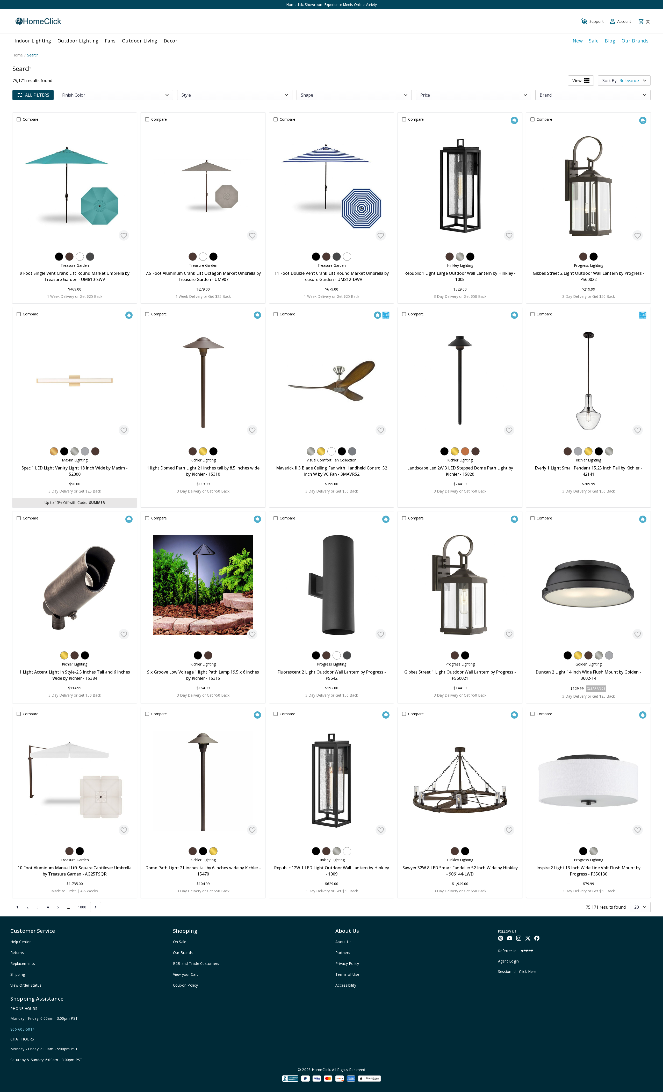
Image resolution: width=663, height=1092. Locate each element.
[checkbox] (19, 119)
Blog (610, 41)
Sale (594, 41)
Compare (30, 119)
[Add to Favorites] (124, 235)
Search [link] (33, 55)
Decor (171, 41)
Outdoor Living (139, 41)
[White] (80, 256)
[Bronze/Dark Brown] (69, 256)
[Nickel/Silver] (460, 256)
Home (17, 55)
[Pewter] (352, 451)
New (578, 41)
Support (596, 21)
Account (624, 21)
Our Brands (635, 41)
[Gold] (54, 451)
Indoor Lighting (33, 41)
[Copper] (465, 451)
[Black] (59, 256)
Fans (110, 41)
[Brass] (203, 451)
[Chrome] (85, 451)
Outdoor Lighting (78, 41)
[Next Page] (95, 907)
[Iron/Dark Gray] (90, 256)
